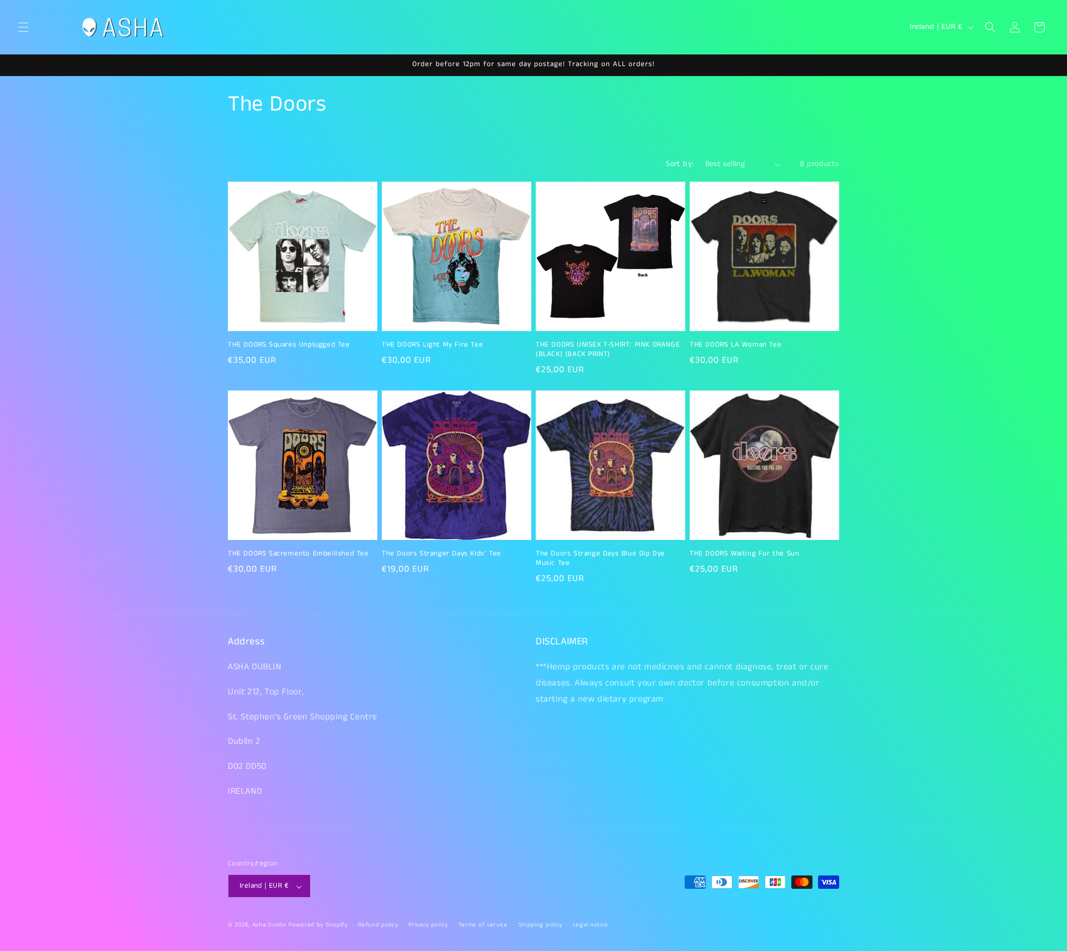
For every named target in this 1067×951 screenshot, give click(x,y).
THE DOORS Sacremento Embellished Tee (298, 554)
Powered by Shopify (318, 925)
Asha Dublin (269, 925)
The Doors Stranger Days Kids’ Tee (441, 554)
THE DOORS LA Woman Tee (735, 345)
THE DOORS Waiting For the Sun (744, 554)
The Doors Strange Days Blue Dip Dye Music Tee (600, 558)
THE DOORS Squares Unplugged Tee (289, 345)
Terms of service (483, 924)
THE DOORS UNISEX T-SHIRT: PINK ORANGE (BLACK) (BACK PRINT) (608, 350)
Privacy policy (428, 924)
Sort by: (680, 163)
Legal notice (591, 924)
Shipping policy (540, 924)
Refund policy (378, 924)
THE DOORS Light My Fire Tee (432, 345)
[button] (23, 27)
